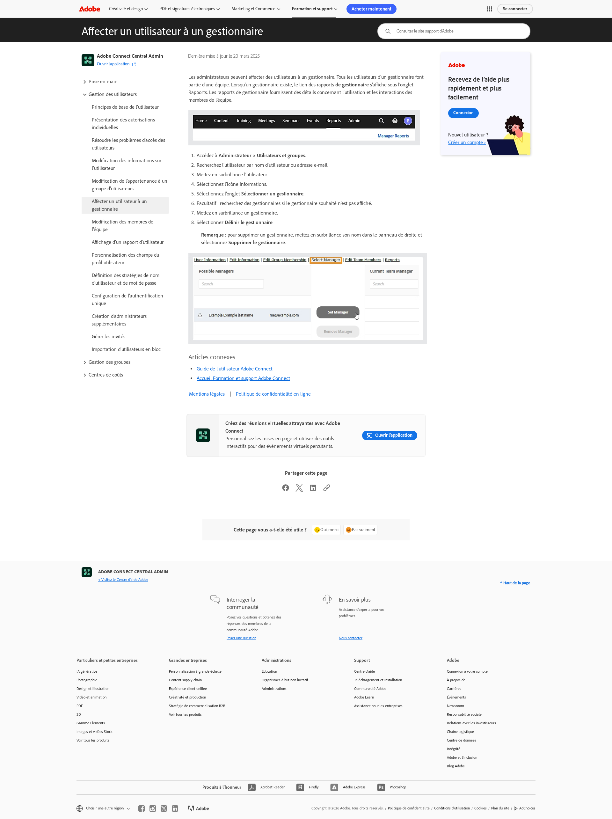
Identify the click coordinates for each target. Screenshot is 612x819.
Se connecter (515, 8)
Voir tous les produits (92, 740)
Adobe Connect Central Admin (130, 56)
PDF (79, 706)
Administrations (274, 688)
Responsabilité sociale (464, 714)
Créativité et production (187, 697)
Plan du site (500, 808)
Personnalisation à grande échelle (195, 671)
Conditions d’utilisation (452, 808)
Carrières (454, 688)
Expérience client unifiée (188, 688)
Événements (456, 697)
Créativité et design (126, 8)
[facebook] (141, 808)
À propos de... (457, 680)
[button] (489, 9)
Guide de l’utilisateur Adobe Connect (235, 369)
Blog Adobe (456, 766)
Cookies (480, 808)
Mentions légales (207, 394)
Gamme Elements (90, 723)
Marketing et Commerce (253, 8)
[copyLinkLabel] (327, 490)
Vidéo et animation (91, 697)
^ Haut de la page (515, 583)
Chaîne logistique (460, 731)
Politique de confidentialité (409, 808)
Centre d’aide (364, 671)
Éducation (269, 671)
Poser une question (241, 638)
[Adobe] (89, 9)
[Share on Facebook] (285, 490)
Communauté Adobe (370, 688)
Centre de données (461, 740)
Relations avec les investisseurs (471, 723)
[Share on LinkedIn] (313, 490)
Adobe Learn (364, 697)
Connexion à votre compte (467, 671)
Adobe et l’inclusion (462, 757)
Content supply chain (185, 680)
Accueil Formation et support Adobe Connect (243, 378)
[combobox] (453, 31)
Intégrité (453, 749)
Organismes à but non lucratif (285, 680)
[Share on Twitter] (299, 490)
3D (78, 714)
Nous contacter (350, 638)
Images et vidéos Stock (94, 731)
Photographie (86, 680)
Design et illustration (92, 688)
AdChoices (527, 808)
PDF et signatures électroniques (187, 8)
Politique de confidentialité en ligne (273, 394)
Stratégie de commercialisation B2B (197, 706)
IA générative (86, 671)
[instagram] (152, 808)
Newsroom (455, 706)
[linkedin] (175, 808)
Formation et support (312, 8)
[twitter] (164, 808)
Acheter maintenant (371, 9)
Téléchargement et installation (378, 680)
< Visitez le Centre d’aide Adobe (123, 579)
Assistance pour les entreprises (378, 706)
